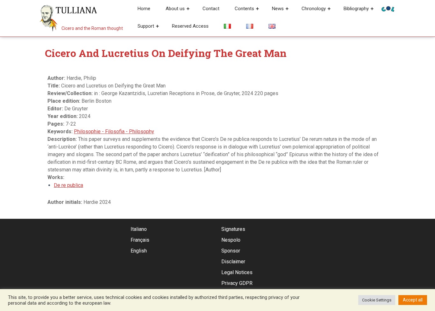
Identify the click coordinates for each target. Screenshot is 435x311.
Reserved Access (190, 26)
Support (146, 26)
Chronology (314, 8)
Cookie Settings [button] (376, 300)
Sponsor (230, 251)
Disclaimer (233, 262)
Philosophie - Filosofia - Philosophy (114, 131)
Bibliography (356, 8)
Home (144, 8)
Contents (244, 8)
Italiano (139, 229)
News (278, 8)
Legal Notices (237, 272)
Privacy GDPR (237, 283)
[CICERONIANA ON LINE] (388, 8)
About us (175, 8)
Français (140, 240)
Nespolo (230, 240)
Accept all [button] (413, 299)
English (139, 251)
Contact (211, 8)
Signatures (233, 229)
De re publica (68, 185)
